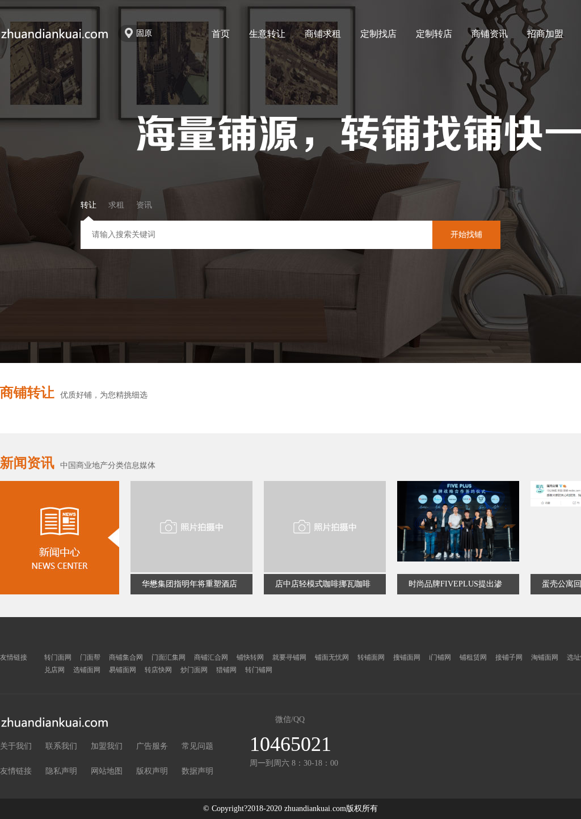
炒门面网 (194, 670)
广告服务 (152, 746)
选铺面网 (86, 670)
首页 (221, 34)
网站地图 (107, 771)
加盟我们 (107, 746)
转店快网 (158, 670)
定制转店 (434, 34)
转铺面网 (371, 657)
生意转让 (267, 34)
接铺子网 (509, 657)
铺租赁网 (473, 657)
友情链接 (16, 771)
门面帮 (90, 657)
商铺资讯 (489, 34)
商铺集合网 (126, 657)
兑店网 (54, 670)
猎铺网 (226, 670)
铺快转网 (250, 657)
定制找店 (378, 34)
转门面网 (57, 657)
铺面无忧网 (332, 657)
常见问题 (197, 746)
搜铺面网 (406, 657)
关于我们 (16, 746)
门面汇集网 (168, 657)
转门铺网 (258, 670)
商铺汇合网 (211, 657)
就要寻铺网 (289, 657)
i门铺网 (440, 657)
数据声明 (197, 771)
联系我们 (61, 746)
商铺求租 (323, 34)
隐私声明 (61, 771)
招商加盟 (545, 34)
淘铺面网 (544, 657)
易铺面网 (122, 670)
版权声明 (152, 771)
